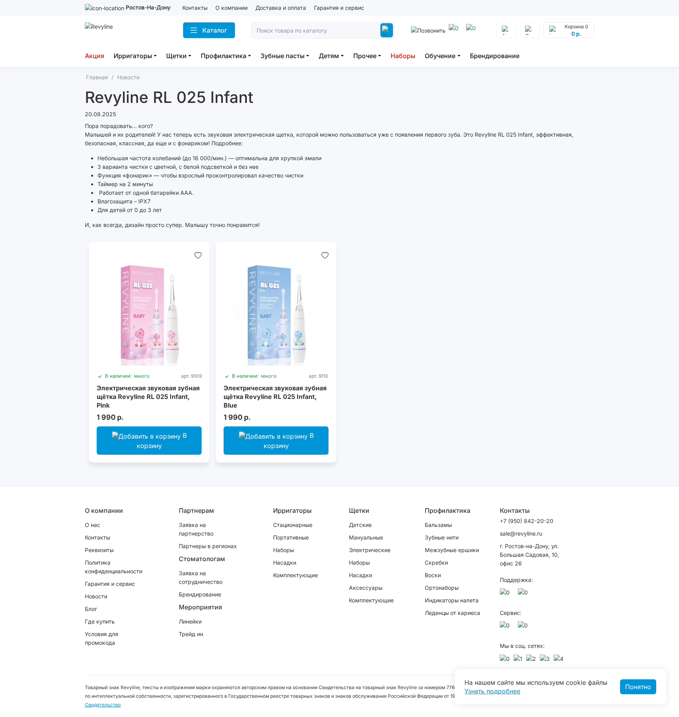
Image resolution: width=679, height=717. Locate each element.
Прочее (364, 56)
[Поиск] (386, 30)
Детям (329, 56)
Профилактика (223, 56)
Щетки (176, 56)
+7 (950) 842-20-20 (526, 521)
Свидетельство (103, 705)
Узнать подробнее (492, 691)
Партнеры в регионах (208, 546)
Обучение (440, 56)
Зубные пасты (283, 56)
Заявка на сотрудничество (200, 577)
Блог (91, 608)
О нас (92, 524)
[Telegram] (455, 30)
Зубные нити (442, 537)
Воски (433, 575)
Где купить (100, 621)
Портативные (291, 537)
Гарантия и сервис (339, 7)
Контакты (194, 7)
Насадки (284, 562)
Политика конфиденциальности (113, 566)
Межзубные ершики (452, 550)
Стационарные (292, 524)
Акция (94, 56)
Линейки (190, 621)
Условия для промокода (101, 638)
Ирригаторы (133, 56)
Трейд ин (191, 634)
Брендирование (494, 56)
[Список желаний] (198, 255)
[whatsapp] (472, 30)
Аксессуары (365, 587)
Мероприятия (200, 607)
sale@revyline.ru (521, 533)
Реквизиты (99, 550)
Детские (360, 524)
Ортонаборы (442, 587)
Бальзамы (438, 524)
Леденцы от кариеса (452, 612)
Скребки (436, 562)
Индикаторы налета (452, 600)
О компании (231, 7)
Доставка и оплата (280, 7)
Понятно (638, 687)
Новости (96, 596)
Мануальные (366, 537)
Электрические (370, 550)
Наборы (403, 56)
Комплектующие (295, 575)
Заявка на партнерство (196, 529)
